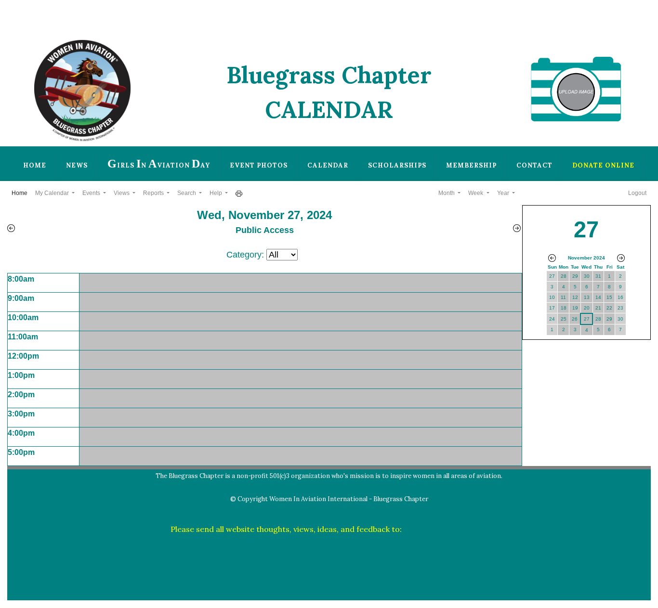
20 (587, 307)
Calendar (327, 165)
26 (575, 319)
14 (598, 297)
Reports (154, 193)
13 (587, 297)
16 (620, 297)
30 (587, 276)
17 (552, 307)
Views (122, 193)
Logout (637, 193)
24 (552, 319)
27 (552, 276)
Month (447, 193)
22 (609, 307)
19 (575, 307)
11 (563, 297)
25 (563, 319)
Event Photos (259, 165)
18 (563, 307)
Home (34, 165)
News (77, 165)
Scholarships (397, 165)
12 (575, 297)
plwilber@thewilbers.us (446, 529)
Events (92, 193)
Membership (471, 165)
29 (575, 276)
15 (609, 297)
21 (598, 307)
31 (598, 276)
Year (504, 193)
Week (476, 193)
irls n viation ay (158, 163)
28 (563, 276)
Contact (534, 165)
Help (217, 193)
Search (187, 193)
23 (620, 307)
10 (552, 297)
